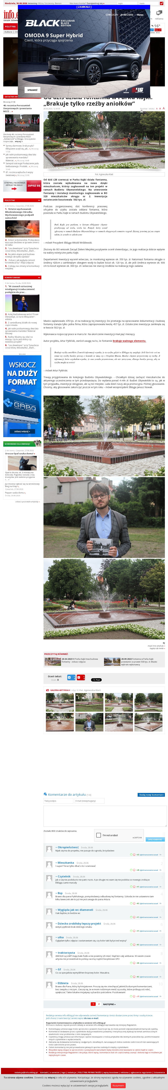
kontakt (44, 1072)
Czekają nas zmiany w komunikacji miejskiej (22, 267)
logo (63, 1072)
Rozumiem (118, 1085)
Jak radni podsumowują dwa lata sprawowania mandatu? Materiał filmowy (21, 331)
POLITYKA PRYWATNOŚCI (90, 1072)
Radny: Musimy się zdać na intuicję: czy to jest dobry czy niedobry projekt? (19, 339)
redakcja (71, 1072)
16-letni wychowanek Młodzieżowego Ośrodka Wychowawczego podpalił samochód (19, 213)
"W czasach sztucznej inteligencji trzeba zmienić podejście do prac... (20, 289)
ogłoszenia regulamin (141, 1072)
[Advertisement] (137, 201)
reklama (124, 1072)
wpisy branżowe (111, 1072)
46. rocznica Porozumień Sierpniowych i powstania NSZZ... (17, 108)
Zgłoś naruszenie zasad (148, 855)
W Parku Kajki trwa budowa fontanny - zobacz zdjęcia (80, 660)
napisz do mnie (157, 648)
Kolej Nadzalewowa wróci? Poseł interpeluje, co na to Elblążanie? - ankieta (21, 317)
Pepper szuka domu (15, 492)
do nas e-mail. (91, 1018)
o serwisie (54, 1072)
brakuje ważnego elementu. (129, 340)
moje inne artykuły (156, 646)
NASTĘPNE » (109, 1004)
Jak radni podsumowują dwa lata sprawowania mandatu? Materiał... (21, 157)
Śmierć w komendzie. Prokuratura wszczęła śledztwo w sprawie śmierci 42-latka (22, 242)
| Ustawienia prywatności (158, 1073)
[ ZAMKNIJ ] (84, 7)
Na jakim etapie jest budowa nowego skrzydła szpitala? (19, 255)
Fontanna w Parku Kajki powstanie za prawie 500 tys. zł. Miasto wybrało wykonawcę (139, 662)
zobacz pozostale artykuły (26, 501)
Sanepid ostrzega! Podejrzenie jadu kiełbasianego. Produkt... (22, 165)
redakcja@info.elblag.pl (26, 1072)
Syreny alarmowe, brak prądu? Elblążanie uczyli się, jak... (20, 147)
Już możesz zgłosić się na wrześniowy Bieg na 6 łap (22, 485)
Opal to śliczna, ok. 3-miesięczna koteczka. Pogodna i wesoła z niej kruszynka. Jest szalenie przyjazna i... (20, 476)
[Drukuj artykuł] (141, 111)
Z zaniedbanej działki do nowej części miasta (21, 324)
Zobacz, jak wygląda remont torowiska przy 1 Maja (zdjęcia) (20, 261)
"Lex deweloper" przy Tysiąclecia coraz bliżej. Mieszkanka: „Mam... (22, 249)
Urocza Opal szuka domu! (20, 453)
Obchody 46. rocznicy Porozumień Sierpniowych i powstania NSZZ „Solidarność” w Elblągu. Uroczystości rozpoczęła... (19, 138)
